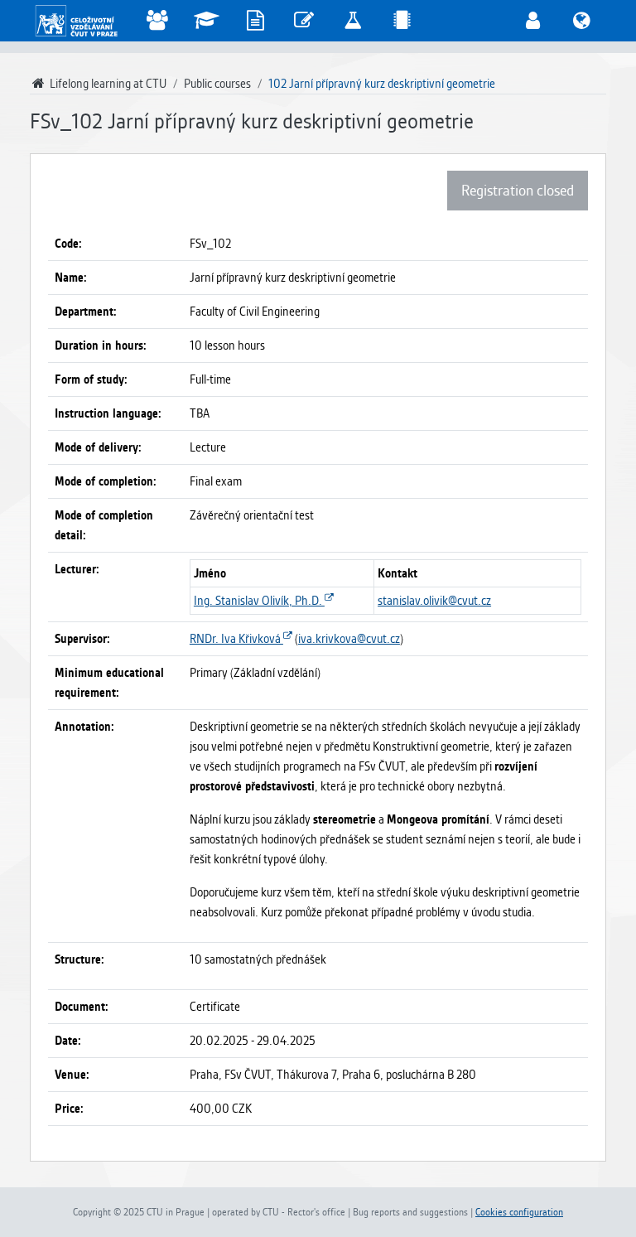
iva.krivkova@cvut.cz (349, 638)
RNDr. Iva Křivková (236, 638)
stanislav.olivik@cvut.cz (434, 600)
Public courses (217, 83)
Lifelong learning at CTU (106, 83)
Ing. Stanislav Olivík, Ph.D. (259, 600)
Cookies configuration (519, 1212)
